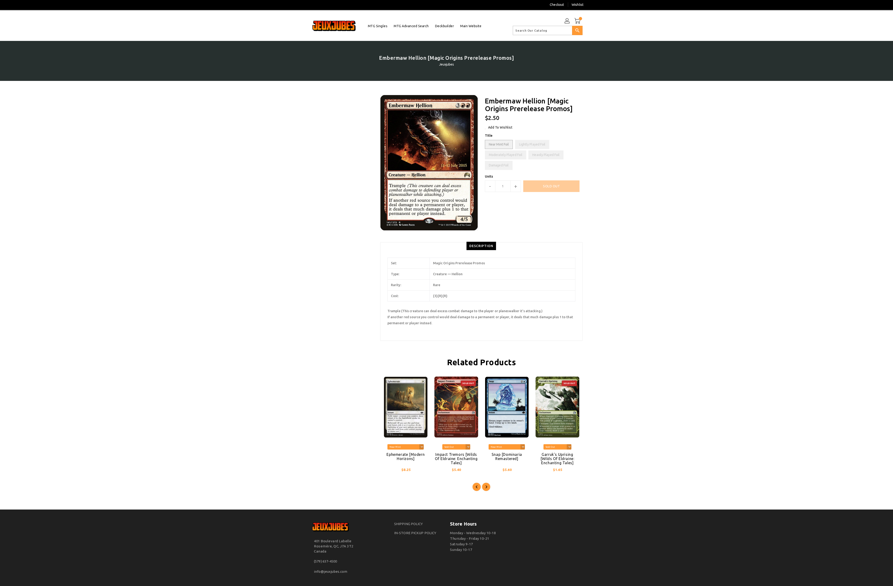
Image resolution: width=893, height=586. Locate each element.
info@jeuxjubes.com (330, 571)
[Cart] (578, 21)
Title (489, 135)
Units (489, 176)
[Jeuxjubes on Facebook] (303, 4)
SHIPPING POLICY (408, 524)
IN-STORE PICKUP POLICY (415, 533)
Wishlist (577, 5)
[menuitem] (377, 26)
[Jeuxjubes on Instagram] (312, 4)
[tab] (481, 246)
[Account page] (567, 21)
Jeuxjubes (446, 64)
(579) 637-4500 (325, 561)
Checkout (557, 5)
